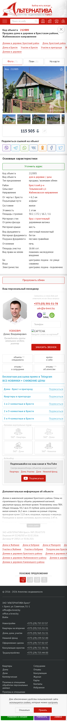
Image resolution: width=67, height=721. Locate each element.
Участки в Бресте (29, 47)
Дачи (38, 471)
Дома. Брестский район (54, 43)
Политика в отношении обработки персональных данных (15, 685)
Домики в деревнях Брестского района (22, 553)
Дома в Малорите (52, 544)
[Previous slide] (7, 119)
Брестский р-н (36, 185)
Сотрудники (39, 665)
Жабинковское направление (43, 192)
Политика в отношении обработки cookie (13, 693)
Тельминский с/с (37, 188)
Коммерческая (9, 676)
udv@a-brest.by (46, 308)
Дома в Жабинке (10, 544)
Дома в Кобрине (31, 544)
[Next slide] (60, 119)
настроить (53, 702)
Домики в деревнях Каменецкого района (23, 561)
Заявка (58, 716)
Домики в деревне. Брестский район (20, 43)
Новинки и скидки (17, 716)
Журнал (37, 676)
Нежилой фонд (50, 471)
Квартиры (14, 471)
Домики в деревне (12, 51)
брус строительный (39, 218)
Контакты (38, 683)
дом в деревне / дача (40, 176)
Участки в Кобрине (33, 549)
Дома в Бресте (10, 47)
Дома (5, 669)
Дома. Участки (27, 471)
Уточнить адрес (33, 166)
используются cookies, (20, 702)
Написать (42, 716)
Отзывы (37, 669)
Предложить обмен (33, 280)
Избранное (39, 687)
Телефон (38, 324)
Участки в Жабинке (11, 549)
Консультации (40, 673)
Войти (5, 617)
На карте (55, 61)
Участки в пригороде (51, 47)
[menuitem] (9, 119)
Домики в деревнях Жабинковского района (24, 557)
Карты (37, 680)
